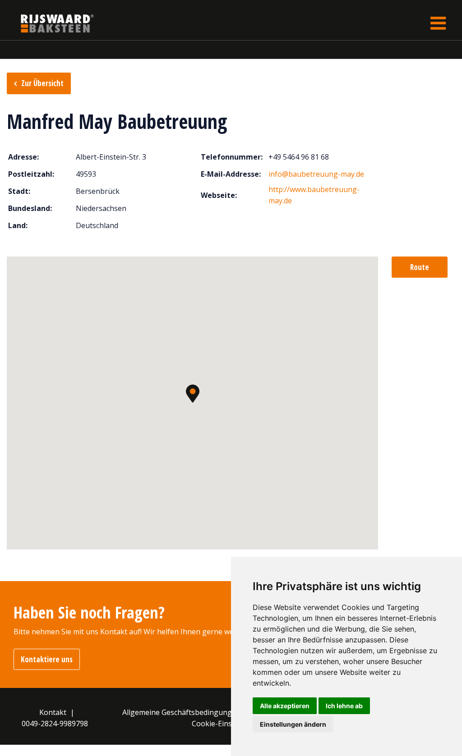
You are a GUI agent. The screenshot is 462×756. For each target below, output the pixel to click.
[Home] (50, 23)
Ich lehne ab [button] (344, 706)
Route (419, 267)
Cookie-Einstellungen (228, 724)
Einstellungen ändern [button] (293, 724)
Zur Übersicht (42, 83)
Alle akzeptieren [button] (285, 706)
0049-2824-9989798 (55, 724)
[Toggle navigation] (438, 23)
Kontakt (52, 712)
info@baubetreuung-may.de (316, 174)
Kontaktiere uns (47, 659)
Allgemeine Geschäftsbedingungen (181, 712)
